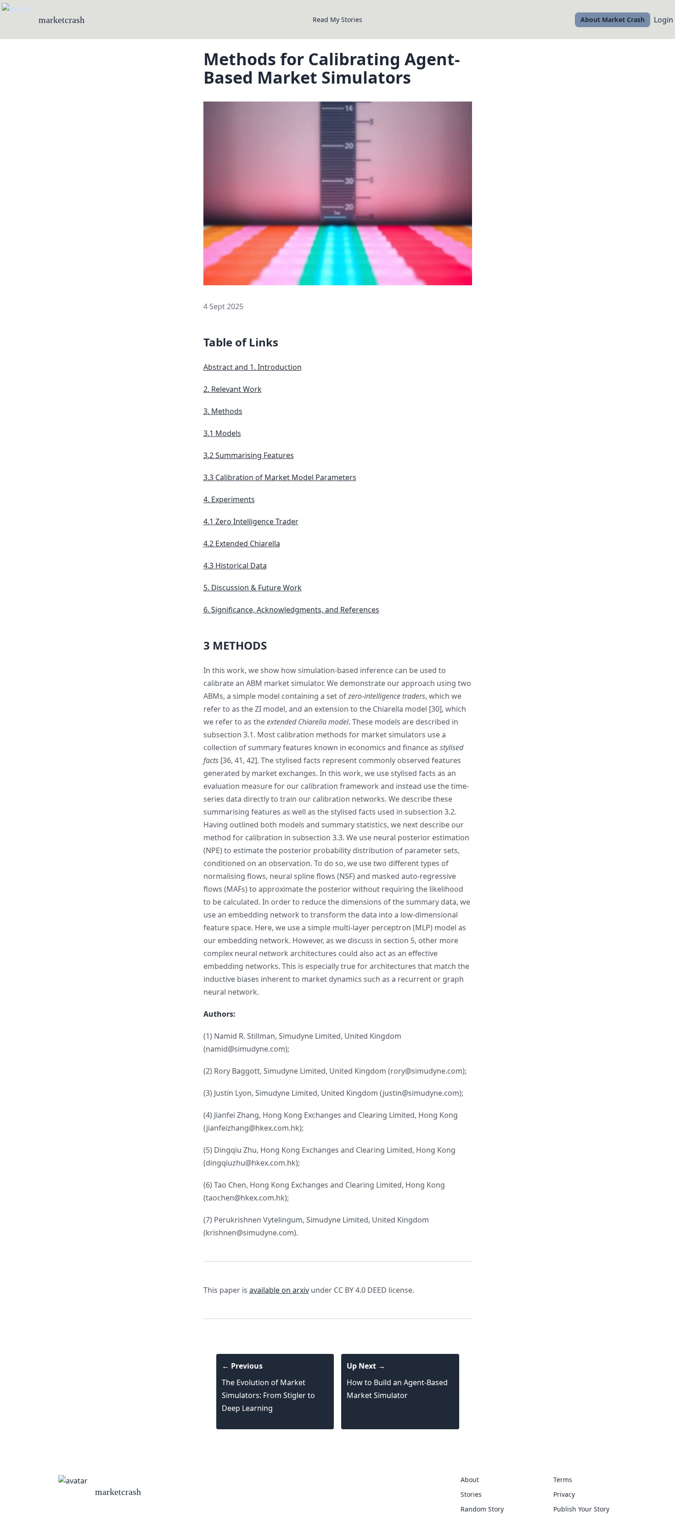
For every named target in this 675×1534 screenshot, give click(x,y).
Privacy (564, 1494)
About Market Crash (612, 19)
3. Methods (222, 411)
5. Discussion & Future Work (252, 588)
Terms (562, 1479)
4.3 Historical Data (235, 565)
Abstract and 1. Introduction (252, 367)
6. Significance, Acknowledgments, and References (291, 610)
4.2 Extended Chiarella (241, 543)
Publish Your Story (581, 1509)
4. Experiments (229, 499)
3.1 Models (222, 433)
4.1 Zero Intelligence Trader (250, 521)
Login (663, 20)
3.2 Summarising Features (248, 455)
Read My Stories (337, 19)
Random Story (482, 1509)
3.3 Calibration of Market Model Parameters (279, 477)
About (470, 1479)
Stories (471, 1494)
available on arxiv (279, 1290)
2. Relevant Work (232, 389)
